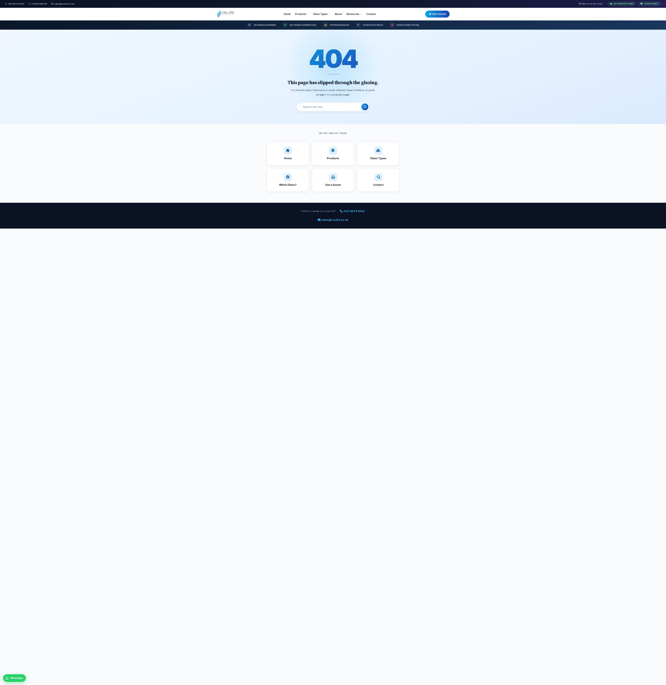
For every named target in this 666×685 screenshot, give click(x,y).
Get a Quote (439, 13)
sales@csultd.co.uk (64, 3)
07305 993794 (39, 3)
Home (287, 14)
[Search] (364, 106)
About (338, 14)
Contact (371, 14)
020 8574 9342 (16, 3)
